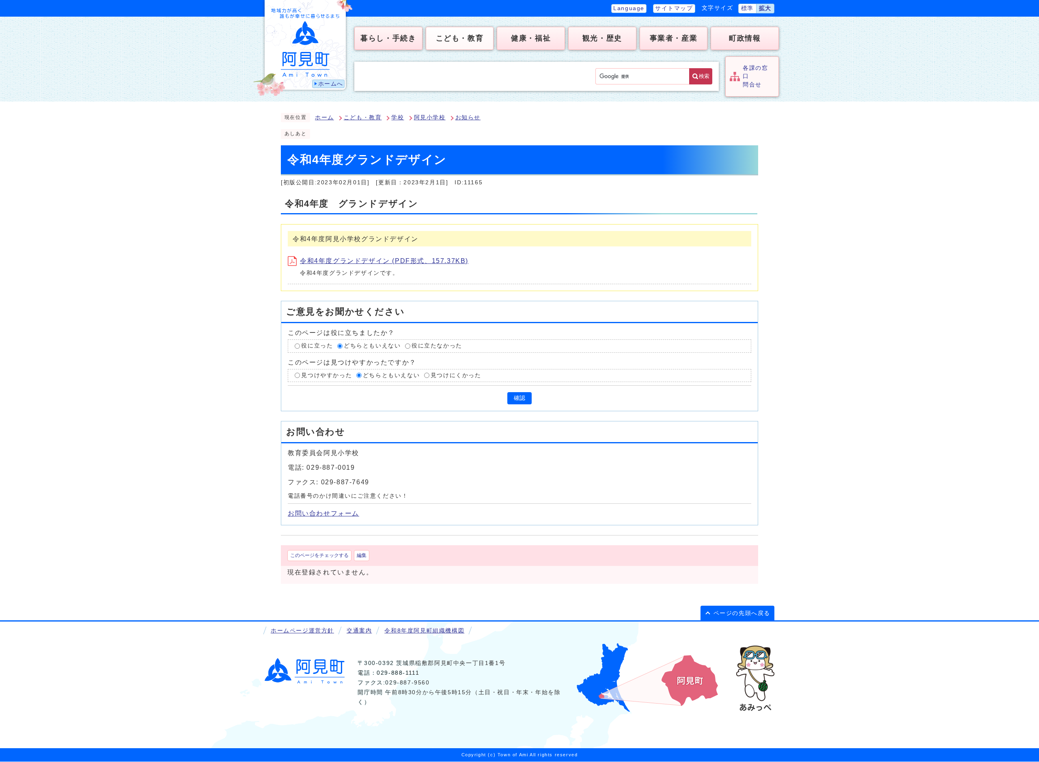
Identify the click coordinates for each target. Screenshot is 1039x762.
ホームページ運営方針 (302, 631)
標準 (747, 8)
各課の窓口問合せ (755, 76)
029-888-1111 (398, 673)
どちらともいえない (372, 346)
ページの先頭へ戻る (742, 613)
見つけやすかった (326, 375)
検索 (704, 76)
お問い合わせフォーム (323, 513)
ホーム (324, 117)
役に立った (317, 346)
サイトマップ (674, 8)
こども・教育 (363, 117)
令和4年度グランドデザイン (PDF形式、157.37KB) (384, 260)
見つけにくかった (456, 375)
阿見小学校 (430, 117)
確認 (519, 398)
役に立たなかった (437, 346)
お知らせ (468, 117)
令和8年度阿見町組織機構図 (424, 631)
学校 (397, 117)
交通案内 (359, 631)
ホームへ (330, 84)
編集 (361, 555)
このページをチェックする (319, 555)
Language (629, 8)
